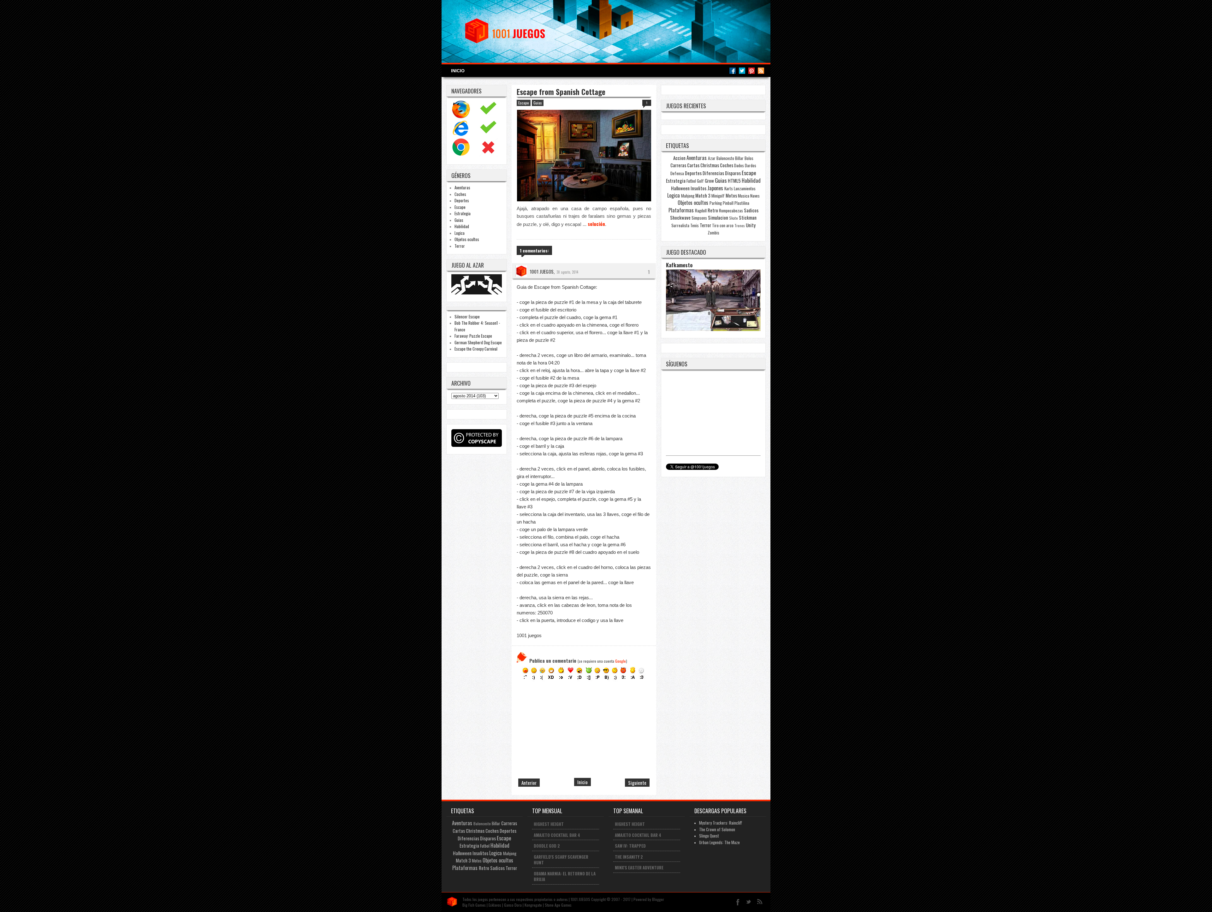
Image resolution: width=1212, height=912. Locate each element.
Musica (743, 195)
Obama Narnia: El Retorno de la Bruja (565, 876)
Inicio (458, 70)
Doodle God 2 (547, 846)
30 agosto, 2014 (567, 272)
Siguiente (637, 782)
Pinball (728, 203)
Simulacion (718, 217)
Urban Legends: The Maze (719, 842)
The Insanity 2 (629, 857)
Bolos (749, 158)
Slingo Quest (709, 835)
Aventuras (462, 187)
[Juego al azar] (477, 292)
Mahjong (687, 195)
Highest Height (549, 824)
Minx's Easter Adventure (639, 867)
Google (620, 661)
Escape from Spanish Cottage (561, 91)
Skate (733, 218)
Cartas (693, 165)
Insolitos (698, 188)
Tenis (694, 225)
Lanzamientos (745, 188)
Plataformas (681, 210)
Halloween (680, 188)
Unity (751, 225)
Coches (460, 194)
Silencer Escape (467, 316)
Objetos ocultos (466, 239)
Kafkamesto (679, 265)
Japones (715, 188)
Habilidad (461, 226)
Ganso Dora (513, 905)
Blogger (658, 899)
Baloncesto (725, 158)
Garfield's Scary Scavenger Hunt (561, 860)
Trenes (739, 225)
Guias (458, 220)
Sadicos (751, 210)
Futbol (691, 181)
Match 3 (702, 195)
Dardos (750, 165)
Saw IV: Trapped (630, 846)
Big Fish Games (474, 905)
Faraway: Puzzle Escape (473, 336)
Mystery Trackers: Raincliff (720, 823)
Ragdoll (701, 210)
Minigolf (718, 195)
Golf (700, 181)
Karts (728, 188)
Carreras (678, 165)
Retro (713, 210)
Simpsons (699, 218)
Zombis (713, 232)
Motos (731, 195)
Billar (739, 158)
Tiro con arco (723, 225)
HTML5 (734, 180)
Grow (709, 180)
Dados (739, 165)
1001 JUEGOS (542, 271)
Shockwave (680, 217)
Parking (716, 203)
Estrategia (462, 213)
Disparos (733, 172)
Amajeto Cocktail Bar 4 (557, 835)
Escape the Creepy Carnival (475, 349)
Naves (755, 195)
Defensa (677, 173)
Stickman (748, 217)
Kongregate (533, 905)
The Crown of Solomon (717, 829)
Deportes (461, 200)
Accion (679, 157)
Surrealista (680, 225)
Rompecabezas (731, 210)
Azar (712, 158)
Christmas (709, 165)
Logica (459, 233)
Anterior (529, 782)
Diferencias (713, 172)
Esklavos (495, 905)
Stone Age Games (558, 905)
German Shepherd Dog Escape (478, 342)
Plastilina (741, 203)
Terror (459, 246)
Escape (460, 207)
